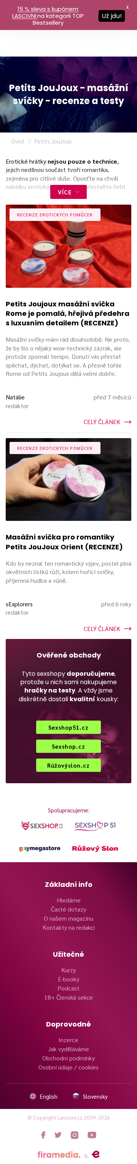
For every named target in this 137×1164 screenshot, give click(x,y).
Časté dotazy (68, 909)
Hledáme (69, 900)
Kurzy (68, 970)
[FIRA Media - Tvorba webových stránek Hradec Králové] (59, 1154)
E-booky (68, 979)
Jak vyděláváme (68, 1049)
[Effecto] (96, 1154)
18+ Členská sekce (68, 997)
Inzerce (68, 1040)
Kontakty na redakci (69, 927)
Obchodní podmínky (68, 1058)
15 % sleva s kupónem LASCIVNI (45, 12)
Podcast (68, 988)
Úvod (17, 141)
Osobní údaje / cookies (68, 1067)
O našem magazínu (68, 918)
